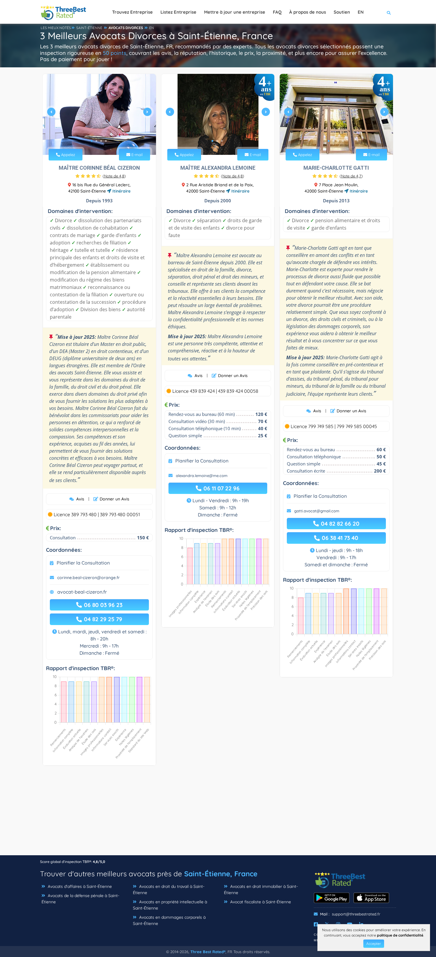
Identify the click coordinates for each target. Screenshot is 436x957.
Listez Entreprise (178, 12)
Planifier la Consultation (83, 563)
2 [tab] (96, 141)
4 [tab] (106, 141)
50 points (114, 53)
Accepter (373, 943)
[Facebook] (316, 924)
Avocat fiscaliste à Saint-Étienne (260, 901)
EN (151, 28)
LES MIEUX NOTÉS (56, 28)
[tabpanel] (99, 114)
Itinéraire (121, 191)
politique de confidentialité (400, 935)
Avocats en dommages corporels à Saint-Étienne (169, 920)
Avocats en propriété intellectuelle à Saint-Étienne (170, 905)
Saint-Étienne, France (220, 873)
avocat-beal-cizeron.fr (82, 592)
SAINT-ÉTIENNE (89, 28)
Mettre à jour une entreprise (234, 12)
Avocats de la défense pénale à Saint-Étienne (80, 898)
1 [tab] (92, 141)
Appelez (67, 154)
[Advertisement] (218, 813)
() (114, 176)
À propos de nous (307, 12)
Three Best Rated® (207, 951)
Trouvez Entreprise (132, 12)
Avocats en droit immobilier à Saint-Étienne (261, 889)
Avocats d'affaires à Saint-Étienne (79, 886)
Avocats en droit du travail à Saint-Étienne (168, 889)
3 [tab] (101, 141)
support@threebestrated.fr (356, 914)
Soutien (342, 12)
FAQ (277, 12)
